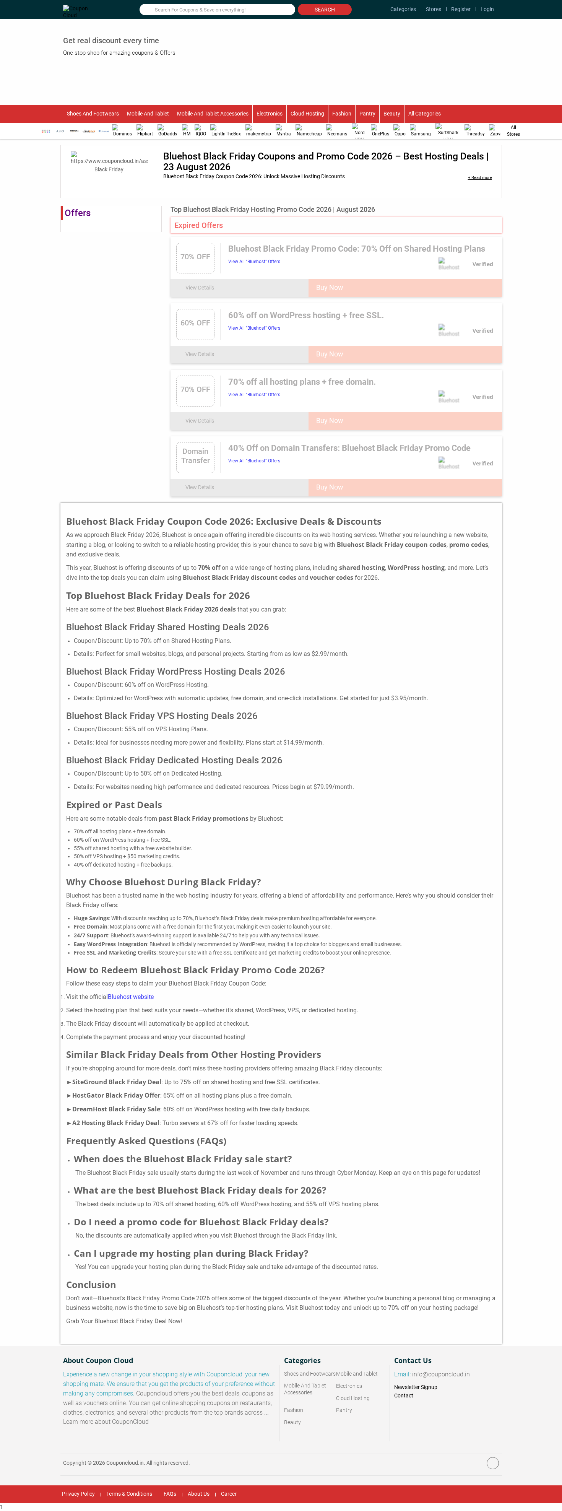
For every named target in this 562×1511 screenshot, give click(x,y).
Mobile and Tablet (148, 114)
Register (461, 9)
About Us (199, 1494)
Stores (433, 9)
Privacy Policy (78, 1494)
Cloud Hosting (307, 114)
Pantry (367, 114)
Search (325, 10)
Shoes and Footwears (93, 114)
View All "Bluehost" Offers (254, 261)
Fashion (341, 114)
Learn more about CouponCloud (106, 1421)
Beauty (391, 114)
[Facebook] (493, 1463)
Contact (403, 1395)
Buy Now (329, 287)
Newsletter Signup (415, 1387)
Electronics (270, 114)
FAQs (170, 1494)
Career (229, 1494)
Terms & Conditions (129, 1494)
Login (487, 9)
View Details (200, 288)
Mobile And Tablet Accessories (213, 114)
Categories (403, 9)
